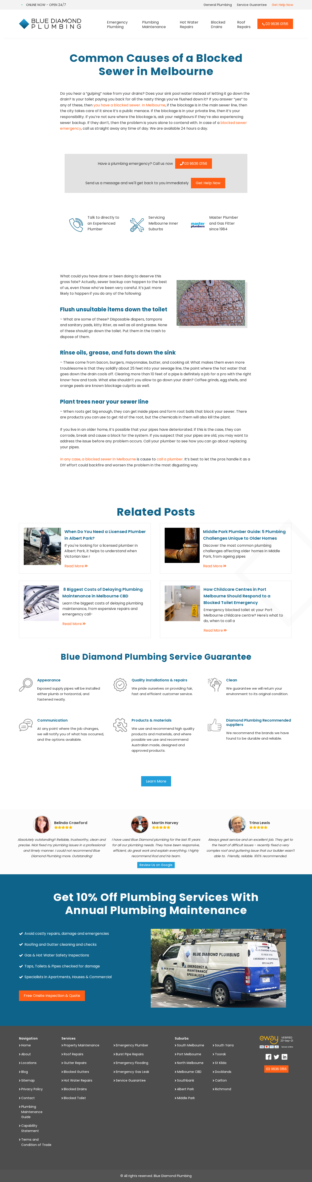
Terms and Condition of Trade (36, 1142)
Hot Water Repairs (189, 24)
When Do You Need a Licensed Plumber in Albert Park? (105, 535)
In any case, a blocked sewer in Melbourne (98, 459)
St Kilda (220, 1063)
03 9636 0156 (276, 23)
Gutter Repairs (75, 1063)
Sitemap (28, 1080)
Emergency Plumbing (117, 24)
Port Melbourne (189, 1054)
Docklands (223, 1071)
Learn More (156, 781)
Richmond (223, 1089)
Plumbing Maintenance (154, 24)
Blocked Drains (218, 24)
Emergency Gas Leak (132, 1071)
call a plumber (170, 459)
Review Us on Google (156, 865)
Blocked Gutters (76, 1071)
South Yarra (224, 1045)
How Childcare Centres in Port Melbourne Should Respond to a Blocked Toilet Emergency (237, 595)
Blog (24, 1071)
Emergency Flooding (132, 1063)
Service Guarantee (252, 5)
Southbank (185, 1080)
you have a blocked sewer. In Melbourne (129, 105)
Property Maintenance (81, 1045)
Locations (29, 1063)
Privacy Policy (32, 1089)
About (26, 1054)
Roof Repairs (244, 24)
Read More (74, 566)
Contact (28, 1098)
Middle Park (186, 1098)
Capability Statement (30, 1128)
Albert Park (185, 1089)
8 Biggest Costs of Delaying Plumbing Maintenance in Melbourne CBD (102, 592)
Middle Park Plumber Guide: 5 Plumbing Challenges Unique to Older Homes (244, 535)
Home (26, 1045)
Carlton (221, 1080)
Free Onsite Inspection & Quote (52, 995)
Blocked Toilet (75, 1098)
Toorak (220, 1054)
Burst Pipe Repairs (130, 1054)
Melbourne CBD (189, 1071)
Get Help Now (282, 5)
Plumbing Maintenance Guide (31, 1111)
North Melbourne (190, 1063)
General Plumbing (218, 5)
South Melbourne (190, 1045)
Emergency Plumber (132, 1045)
